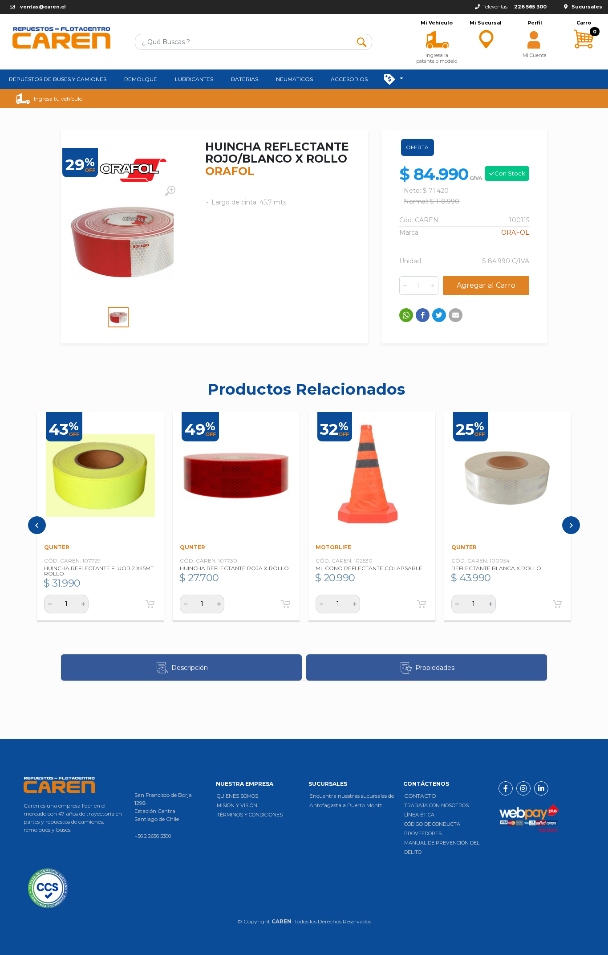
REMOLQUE (140, 79)
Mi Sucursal (486, 22)
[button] (436, 38)
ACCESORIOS (349, 79)
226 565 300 (530, 7)
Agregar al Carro (486, 285)
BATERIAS (244, 79)
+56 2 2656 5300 (152, 836)
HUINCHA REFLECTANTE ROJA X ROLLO (234, 568)
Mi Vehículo (437, 22)
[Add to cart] (150, 604)
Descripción (189, 668)
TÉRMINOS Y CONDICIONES (250, 815)
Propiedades (434, 668)
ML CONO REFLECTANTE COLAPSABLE (369, 568)
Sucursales (587, 7)
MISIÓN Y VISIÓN (237, 805)
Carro (583, 22)
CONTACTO (420, 795)
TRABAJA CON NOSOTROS (436, 805)
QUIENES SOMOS (237, 796)
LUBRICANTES (194, 79)
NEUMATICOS (294, 79)
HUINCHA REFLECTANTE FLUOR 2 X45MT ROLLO (99, 571)
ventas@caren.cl (43, 7)
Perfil (534, 22)
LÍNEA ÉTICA (419, 815)
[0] (583, 56)
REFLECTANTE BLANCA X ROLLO (496, 568)
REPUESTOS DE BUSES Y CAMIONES (57, 79)
